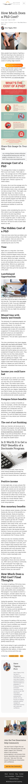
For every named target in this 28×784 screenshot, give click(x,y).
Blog (6, 22)
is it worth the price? (18, 77)
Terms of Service (14, 779)
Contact (21, 774)
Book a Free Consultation (14, 65)
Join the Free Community (13, 766)
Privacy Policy (19, 776)
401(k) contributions (17, 412)
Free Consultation (9, 776)
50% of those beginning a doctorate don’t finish (13, 432)
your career (22, 301)
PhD (22, 656)
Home (2, 22)
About (6, 774)
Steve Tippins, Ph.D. (11, 28)
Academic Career (13, 22)
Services (11, 774)
